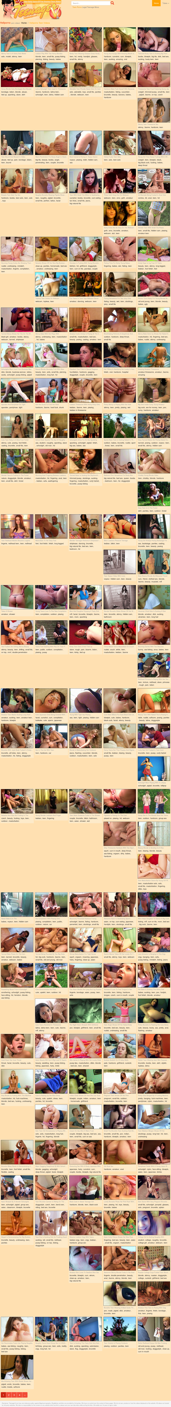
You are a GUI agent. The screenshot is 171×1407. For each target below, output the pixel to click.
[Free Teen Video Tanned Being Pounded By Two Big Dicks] (51, 940)
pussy (44, 652)
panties (98, 92)
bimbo (159, 1172)
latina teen (55, 92)
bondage (4, 92)
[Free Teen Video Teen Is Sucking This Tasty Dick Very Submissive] (85, 1329)
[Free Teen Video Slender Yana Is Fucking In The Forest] (17, 461)
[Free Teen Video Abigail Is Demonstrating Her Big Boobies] (17, 1223)
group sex (163, 818)
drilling (21, 649)
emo (118, 198)
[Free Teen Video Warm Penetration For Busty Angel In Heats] (51, 143)
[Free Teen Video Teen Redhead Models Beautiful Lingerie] (17, 526)
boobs (140, 56)
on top (154, 94)
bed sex (165, 56)
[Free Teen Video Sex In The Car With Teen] (51, 736)
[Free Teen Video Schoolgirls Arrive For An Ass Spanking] (85, 426)
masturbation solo (150, 883)
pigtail (141, 94)
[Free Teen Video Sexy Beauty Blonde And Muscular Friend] (154, 562)
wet (118, 301)
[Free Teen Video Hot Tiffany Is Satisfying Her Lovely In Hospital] (120, 355)
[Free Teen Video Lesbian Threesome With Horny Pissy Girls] (85, 390)
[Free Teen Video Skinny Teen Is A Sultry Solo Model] (17, 39)
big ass (72, 445)
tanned (12, 339)
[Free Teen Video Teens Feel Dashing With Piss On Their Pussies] (51, 632)
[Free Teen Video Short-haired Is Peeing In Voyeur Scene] (85, 143)
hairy (72, 959)
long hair (50, 374)
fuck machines (22, 1098)
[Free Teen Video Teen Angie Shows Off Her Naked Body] (120, 1011)
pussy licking (60, 56)
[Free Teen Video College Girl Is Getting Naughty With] (154, 1223)
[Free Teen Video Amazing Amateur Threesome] (154, 355)
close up (39, 266)
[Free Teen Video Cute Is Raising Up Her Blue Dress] (51, 1081)
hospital (125, 372)
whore (92, 1275)
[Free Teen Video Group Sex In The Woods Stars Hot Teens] (154, 801)
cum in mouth (115, 850)
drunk (61, 407)
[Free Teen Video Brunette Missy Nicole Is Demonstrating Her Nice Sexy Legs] (17, 1152)
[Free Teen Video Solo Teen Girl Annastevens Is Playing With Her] (51, 1117)
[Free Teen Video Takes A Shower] (17, 597)
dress (55, 1098)
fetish (106, 372)
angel (57, 159)
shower (12, 614)
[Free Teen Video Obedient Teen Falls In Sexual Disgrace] (85, 355)
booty (151, 1027)
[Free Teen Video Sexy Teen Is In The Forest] (154, 494)
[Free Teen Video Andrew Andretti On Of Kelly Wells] (120, 1046)
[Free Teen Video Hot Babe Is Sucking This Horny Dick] (154, 975)
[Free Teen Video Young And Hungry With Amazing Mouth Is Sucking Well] (120, 39)
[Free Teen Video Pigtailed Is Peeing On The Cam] (120, 801)
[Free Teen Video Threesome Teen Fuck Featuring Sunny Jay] (154, 75)
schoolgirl (39, 94)
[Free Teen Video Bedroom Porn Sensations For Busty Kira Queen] (120, 461)
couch (112, 649)
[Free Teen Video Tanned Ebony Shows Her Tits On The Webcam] (17, 320)
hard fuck (54, 407)
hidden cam (59, 94)
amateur (129, 198)
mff (160, 581)
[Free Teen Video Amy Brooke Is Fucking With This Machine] (17, 1081)
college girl (142, 1242)
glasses (94, 56)
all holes (12, 753)
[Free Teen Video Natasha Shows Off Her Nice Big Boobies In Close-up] (51, 249)
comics (141, 198)
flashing (78, 753)
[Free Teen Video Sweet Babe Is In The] (17, 904)
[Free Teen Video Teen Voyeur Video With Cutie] (120, 562)
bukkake (39, 720)
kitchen (72, 266)
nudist (3, 266)
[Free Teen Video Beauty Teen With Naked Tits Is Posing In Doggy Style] (154, 700)
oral (125, 59)
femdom (17, 995)
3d (146, 198)
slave (18, 94)
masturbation (109, 92)
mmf (9, 652)
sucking (112, 59)
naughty (43, 198)
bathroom (108, 617)
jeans (88, 200)
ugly (146, 304)
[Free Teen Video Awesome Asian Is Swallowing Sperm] (120, 904)
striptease (20, 339)
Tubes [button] (165, 3)
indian (85, 1098)
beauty (52, 59)
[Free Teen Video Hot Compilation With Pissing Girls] (51, 904)
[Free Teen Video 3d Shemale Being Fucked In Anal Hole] (154, 181)
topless (46, 301)
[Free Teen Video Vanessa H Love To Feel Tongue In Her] (120, 975)
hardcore (107, 56)
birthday (39, 1346)
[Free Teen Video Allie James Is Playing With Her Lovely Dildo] (85, 1046)
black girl (4, 336)
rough (77, 649)
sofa (48, 372)
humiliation (74, 372)
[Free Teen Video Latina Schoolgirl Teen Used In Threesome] (51, 75)
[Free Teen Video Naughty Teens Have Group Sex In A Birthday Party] (51, 1329)
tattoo (52, 200)
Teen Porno (77, 7)
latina (51, 94)
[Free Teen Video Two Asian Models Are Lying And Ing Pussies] (85, 975)
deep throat (142, 165)
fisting (118, 92)
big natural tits (75, 203)
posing (79, 339)
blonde (38, 56)
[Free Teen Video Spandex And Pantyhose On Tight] (17, 390)
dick (159, 56)
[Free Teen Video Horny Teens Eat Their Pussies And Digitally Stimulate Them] (120, 736)
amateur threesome (146, 372)
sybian (161, 1207)
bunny (140, 649)
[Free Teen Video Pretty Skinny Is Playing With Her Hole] (120, 390)
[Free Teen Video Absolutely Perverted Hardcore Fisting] (85, 904)
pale (105, 1063)
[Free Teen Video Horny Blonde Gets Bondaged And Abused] (17, 75)
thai (139, 1313)
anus (156, 649)
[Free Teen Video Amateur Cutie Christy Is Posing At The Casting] (85, 320)
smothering (5, 992)
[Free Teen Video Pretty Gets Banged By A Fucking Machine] (154, 1081)
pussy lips (73, 1063)
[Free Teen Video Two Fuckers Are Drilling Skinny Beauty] (17, 632)
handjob (86, 56)
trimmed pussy (151, 92)
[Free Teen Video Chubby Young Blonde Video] (154, 461)
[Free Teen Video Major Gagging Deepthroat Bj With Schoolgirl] (51, 1152)
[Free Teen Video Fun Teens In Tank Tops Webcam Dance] (85, 284)
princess (166, 682)
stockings (129, 301)
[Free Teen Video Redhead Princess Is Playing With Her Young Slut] (154, 665)
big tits (154, 56)
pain (16, 159)
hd (75, 56)
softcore (152, 717)
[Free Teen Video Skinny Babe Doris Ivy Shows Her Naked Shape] (154, 320)
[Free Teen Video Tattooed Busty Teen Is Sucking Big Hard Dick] (154, 39)
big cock (141, 407)
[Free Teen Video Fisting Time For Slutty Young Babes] (120, 249)
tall (44, 1240)
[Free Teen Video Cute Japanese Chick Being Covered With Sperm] (51, 700)
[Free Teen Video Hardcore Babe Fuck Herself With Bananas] (120, 75)
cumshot (115, 56)
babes (58, 59)
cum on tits (78, 268)
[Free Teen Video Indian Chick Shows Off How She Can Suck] (85, 1081)
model (8, 56)
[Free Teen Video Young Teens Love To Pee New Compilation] (51, 597)
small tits (50, 56)
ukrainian (141, 617)
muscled (154, 581)
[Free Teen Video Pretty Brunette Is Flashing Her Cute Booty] (154, 1011)
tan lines (73, 200)
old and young (143, 301)
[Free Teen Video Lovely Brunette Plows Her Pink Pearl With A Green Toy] (120, 1187)
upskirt (42, 992)
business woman (19, 372)
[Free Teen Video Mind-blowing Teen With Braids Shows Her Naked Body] (17, 1367)
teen (20, 56)
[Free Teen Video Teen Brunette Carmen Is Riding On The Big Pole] (51, 1187)
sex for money (151, 407)
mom (76, 617)
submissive (94, 1346)
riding (38, 1207)
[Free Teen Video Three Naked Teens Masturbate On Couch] (120, 632)
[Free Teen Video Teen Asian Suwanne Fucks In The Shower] (85, 801)
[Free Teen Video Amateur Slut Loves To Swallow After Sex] (85, 1258)
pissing (79, 159)
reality (64, 1346)
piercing (39, 59)
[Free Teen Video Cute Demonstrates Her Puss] (51, 975)
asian (76, 821)
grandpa (87, 268)
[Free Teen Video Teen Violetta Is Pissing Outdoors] (120, 1329)
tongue (107, 995)
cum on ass (87, 1136)
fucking (153, 162)
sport (133, 442)
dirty (122, 853)
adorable (77, 92)
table (140, 717)
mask (110, 1310)
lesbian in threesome (78, 410)
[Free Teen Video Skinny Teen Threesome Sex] (154, 110)
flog (76, 1348)
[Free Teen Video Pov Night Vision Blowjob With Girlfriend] (85, 1011)
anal (150, 198)
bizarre (88, 649)
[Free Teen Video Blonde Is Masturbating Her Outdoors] (85, 736)
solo (3, 56)
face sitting (5, 995)
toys (84, 92)
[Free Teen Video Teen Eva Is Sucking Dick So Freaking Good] (51, 1223)
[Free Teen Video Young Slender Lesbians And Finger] (51, 801)
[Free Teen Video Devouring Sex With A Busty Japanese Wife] (85, 1152)
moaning (86, 957)
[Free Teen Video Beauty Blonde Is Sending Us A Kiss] (154, 834)
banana (122, 94)
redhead (28, 543)
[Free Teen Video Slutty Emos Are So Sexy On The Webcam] (120, 213)
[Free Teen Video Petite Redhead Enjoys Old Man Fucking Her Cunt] (154, 1329)
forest (107, 445)
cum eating (96, 198)
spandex (4, 407)
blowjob (128, 56)
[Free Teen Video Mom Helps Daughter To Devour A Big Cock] (154, 904)
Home (156, 3)
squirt (106, 850)
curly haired (94, 481)
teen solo (117, 159)
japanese (58, 720)
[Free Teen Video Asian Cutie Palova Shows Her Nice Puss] (120, 1223)
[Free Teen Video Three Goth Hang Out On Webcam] (120, 181)
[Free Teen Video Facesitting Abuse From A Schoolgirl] (17, 975)
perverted (73, 924)
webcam (80, 94)
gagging (91, 372)
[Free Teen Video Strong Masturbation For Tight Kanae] (85, 940)
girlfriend (83, 266)
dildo (140, 889)
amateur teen (143, 233)
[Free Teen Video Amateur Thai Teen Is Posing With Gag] (154, 1293)
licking (45, 59)
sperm (50, 720)
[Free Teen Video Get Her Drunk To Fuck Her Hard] (51, 390)
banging (146, 957)
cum (122, 56)
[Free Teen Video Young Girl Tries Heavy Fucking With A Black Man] (154, 143)
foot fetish (149, 268)
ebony (26, 336)
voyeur (72, 159)
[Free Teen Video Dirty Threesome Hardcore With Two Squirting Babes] (120, 834)
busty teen (149, 59)
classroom (11, 1207)
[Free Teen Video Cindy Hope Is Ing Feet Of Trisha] (154, 249)
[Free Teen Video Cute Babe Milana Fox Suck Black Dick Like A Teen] (120, 700)
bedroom (108, 481)
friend (145, 579)
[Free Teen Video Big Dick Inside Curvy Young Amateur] (154, 390)
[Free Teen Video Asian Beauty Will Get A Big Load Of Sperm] (51, 1046)
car (50, 753)
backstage (146, 543)
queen (126, 478)
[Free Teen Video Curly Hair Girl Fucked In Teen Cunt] (154, 736)
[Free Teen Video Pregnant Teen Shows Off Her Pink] (120, 1081)
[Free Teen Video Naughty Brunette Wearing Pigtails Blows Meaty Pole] (51, 181)
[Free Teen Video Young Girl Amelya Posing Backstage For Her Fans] (154, 526)
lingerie (16, 268)
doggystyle (92, 266)
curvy (140, 410)
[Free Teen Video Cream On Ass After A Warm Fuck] (85, 1117)
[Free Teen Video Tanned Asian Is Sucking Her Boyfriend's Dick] (85, 461)
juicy (106, 304)
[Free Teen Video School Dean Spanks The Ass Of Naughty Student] (51, 426)
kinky (76, 652)
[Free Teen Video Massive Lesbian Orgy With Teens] (85, 1223)
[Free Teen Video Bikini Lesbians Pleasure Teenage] (120, 526)
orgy (140, 957)
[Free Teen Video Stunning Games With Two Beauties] (154, 632)
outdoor (107, 336)
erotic (9, 1384)
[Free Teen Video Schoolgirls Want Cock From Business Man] (17, 355)
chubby (146, 478)
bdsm (12, 92)
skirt (23, 94)
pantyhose (13, 407)
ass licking (148, 649)
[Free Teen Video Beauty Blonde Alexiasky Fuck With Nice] (51, 355)
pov (164, 407)
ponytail (158, 1204)
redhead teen (13, 543)
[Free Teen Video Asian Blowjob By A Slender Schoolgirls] (17, 1187)
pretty (117, 407)
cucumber (125, 92)
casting (86, 339)
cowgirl (141, 92)
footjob (163, 992)
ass (71, 162)
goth (123, 198)
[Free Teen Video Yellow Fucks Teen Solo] (120, 143)
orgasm (116, 853)
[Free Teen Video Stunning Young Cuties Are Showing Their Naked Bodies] (17, 249)
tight (20, 407)
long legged (160, 266)
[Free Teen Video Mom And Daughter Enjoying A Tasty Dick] (85, 597)
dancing (81, 301)
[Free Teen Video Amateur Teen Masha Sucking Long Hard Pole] (17, 700)
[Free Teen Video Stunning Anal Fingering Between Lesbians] (51, 461)
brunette (107, 94)
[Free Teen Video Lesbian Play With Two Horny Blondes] (51, 39)
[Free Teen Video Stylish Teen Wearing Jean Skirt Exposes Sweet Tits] (154, 1046)
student (42, 442)
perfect (46, 200)
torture (145, 682)
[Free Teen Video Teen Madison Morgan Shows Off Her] (154, 1117)
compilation (24, 268)
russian (154, 1275)
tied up (4, 94)
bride (57, 1065)
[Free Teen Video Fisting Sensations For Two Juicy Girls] (120, 284)
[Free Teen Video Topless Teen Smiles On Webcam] (51, 284)
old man (48, 445)
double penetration (19, 652)
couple (53, 162)
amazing (119, 59)
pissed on (108, 818)
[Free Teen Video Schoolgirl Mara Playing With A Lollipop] (154, 768)
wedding (45, 1063)
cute (9, 442)
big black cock (143, 162)
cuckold (128, 1063)
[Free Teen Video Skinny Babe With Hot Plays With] (51, 320)
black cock (108, 720)
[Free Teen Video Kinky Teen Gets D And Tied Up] (85, 632)
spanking (11, 94)
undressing (11, 266)
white (118, 649)
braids (9, 1387)
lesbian (141, 268)
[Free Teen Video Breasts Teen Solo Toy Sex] (17, 181)
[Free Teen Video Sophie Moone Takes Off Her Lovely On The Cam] (120, 940)
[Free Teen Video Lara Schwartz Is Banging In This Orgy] (154, 940)
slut (113, 233)
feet (155, 268)
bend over (60, 1204)
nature (4, 478)
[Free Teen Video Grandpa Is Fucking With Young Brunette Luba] (85, 249)
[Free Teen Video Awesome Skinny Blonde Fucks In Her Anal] (120, 1258)
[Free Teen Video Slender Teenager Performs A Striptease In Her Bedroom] (85, 526)
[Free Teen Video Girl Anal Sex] (120, 1152)
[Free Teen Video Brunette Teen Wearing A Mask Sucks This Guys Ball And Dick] (120, 1293)
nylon (150, 1101)
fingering (107, 266)
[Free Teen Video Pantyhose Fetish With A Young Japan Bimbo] (154, 1152)
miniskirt (20, 266)
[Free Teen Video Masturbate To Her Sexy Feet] (51, 526)
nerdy (80, 56)
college (148, 1240)
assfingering (53, 481)
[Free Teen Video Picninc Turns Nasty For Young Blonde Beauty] (154, 284)
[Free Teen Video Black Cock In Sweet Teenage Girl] (85, 1187)
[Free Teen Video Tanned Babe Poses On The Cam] (17, 940)
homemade (54, 266)
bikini (113, 543)
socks (3, 374)
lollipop (163, 785)
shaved (86, 1065)
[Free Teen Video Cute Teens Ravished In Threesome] (51, 1011)
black (159, 159)
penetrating (40, 162)
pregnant (107, 1098)
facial (58, 200)
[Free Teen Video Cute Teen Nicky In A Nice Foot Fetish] (17, 426)
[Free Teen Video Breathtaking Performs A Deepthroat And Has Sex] (120, 320)
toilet (85, 159)
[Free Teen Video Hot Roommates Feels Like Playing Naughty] (17, 1329)
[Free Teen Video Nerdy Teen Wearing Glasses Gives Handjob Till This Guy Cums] (85, 39)
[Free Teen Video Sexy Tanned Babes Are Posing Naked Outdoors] (154, 426)
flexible (4, 1172)
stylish (163, 1063)
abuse (24, 92)
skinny (14, 56)
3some (38, 92)
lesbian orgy (74, 1240)
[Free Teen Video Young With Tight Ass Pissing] (85, 700)
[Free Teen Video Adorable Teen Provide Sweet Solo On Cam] (85, 75)
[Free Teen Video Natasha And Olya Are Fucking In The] (17, 801)
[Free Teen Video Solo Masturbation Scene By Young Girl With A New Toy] (154, 866)
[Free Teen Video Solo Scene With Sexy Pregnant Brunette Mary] (154, 1187)
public (42, 649)
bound (8, 162)
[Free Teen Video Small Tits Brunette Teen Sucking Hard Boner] (120, 1117)
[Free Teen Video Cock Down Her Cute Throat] (17, 1046)
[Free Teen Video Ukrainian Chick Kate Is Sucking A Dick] (154, 597)
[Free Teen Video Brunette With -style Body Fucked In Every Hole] (17, 736)
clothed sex (153, 579)
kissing (121, 753)
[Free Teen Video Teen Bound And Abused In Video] (17, 143)
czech (160, 94)
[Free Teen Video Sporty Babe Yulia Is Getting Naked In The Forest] (120, 426)
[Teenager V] (35, 10)
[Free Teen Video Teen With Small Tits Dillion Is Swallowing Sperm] (85, 181)
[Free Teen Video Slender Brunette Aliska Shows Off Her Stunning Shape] (120, 597)
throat (3, 1063)
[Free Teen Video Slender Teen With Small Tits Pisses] (154, 213)
